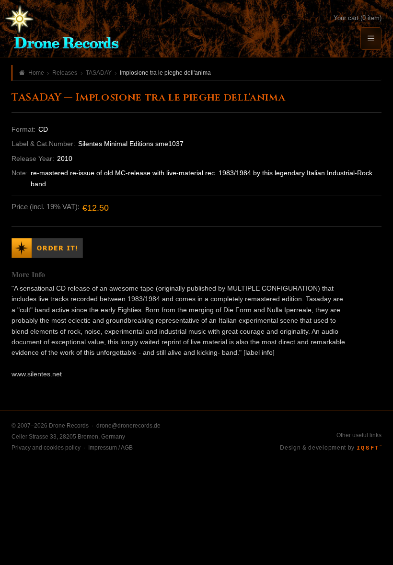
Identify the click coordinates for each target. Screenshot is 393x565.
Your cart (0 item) (357, 18)
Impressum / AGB (110, 447)
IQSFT (369, 448)
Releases (64, 73)
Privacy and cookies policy (46, 447)
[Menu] (370, 38)
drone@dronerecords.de (128, 425)
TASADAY (99, 73)
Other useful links (358, 435)
